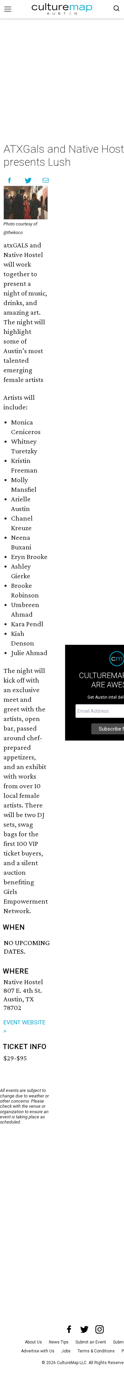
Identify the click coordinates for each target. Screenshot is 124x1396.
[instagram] (99, 1329)
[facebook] (69, 1329)
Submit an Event (90, 1342)
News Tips (59, 1342)
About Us (33, 1342)
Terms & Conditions (96, 1351)
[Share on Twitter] (28, 180)
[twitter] (84, 1329)
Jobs (66, 1351)
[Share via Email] (45, 180)
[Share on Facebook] (9, 180)
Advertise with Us (37, 1351)
